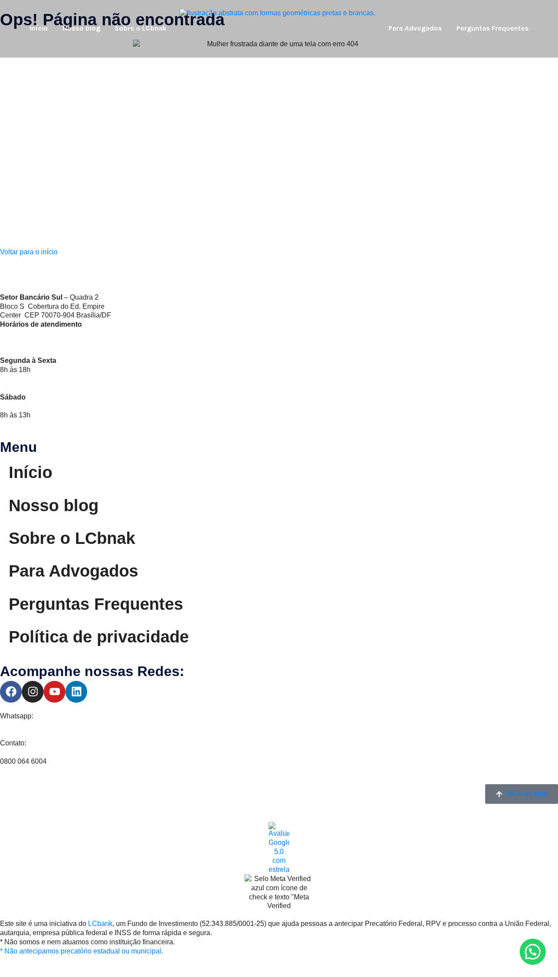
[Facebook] (11, 692)
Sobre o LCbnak (141, 28)
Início (39, 28)
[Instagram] (33, 692)
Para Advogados (415, 28)
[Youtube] (54, 692)
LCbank (100, 923)
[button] (533, 952)
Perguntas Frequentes (492, 28)
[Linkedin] (76, 692)
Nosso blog (81, 28)
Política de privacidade (99, 637)
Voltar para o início (29, 252)
